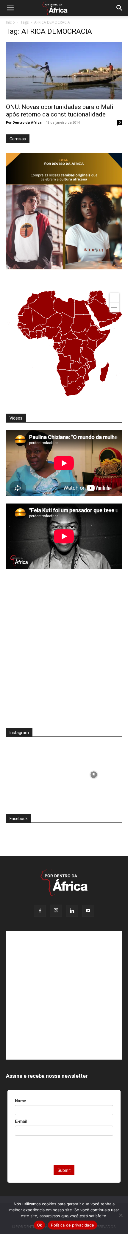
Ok (39, 1225)
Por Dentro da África (24, 122)
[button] (10, 8)
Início (10, 22)
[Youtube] (88, 911)
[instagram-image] (34, 773)
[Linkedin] (72, 911)
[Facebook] (40, 911)
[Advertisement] (64, 652)
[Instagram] (56, 911)
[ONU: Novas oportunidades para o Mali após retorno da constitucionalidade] (64, 70)
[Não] (121, 1215)
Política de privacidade (72, 1225)
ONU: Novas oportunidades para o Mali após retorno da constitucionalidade (59, 110)
